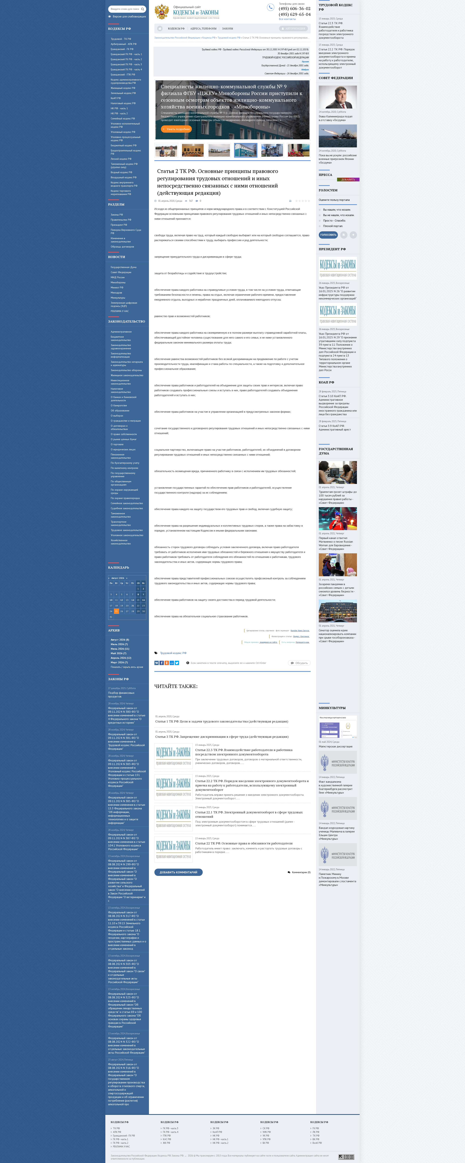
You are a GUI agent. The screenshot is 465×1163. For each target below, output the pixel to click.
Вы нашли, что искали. (336, 209)
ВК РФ (316, 1139)
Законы (227, 28)
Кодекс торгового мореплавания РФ (121, 192)
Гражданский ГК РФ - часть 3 (126, 64)
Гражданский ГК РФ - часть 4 (126, 69)
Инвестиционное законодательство (121, 382)
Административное (121, 331)
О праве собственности (124, 434)
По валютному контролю (124, 468)
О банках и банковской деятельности (123, 398)
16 (143, 600)
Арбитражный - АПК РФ (124, 44)
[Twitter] (177, 663)
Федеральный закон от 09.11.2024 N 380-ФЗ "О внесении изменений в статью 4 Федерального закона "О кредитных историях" (126, 715)
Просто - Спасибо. (334, 220)
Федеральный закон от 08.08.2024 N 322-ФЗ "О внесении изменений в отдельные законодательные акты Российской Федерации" (126, 1045)
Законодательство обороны (126, 370)
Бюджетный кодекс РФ (124, 145)
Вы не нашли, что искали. (338, 215)
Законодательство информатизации (121, 355)
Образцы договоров (122, 246)
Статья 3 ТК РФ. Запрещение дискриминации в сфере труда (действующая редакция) (222, 736)
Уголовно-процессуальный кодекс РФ (125, 138)
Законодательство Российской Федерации (177, 37)
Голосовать (328, 235)
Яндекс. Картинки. (301, 636)
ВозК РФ (317, 1142)
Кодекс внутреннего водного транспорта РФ (124, 184)
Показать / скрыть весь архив (127, 667)
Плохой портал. (332, 226)
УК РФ (266, 1135)
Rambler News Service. (300, 630)
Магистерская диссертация (335, 746)
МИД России (118, 277)
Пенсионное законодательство (121, 456)
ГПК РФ (167, 1135)
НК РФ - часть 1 (119, 108)
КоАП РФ (116, 98)
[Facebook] (161, 663)
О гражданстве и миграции (126, 420)
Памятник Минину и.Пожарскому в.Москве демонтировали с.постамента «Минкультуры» (337, 879)
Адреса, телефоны (203, 28)
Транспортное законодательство (121, 523)
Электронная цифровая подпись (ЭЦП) (124, 304)
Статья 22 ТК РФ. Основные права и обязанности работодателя (244, 843)
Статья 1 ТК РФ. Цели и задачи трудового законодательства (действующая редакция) (221, 721)
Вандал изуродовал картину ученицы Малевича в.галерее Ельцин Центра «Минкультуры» (337, 833)
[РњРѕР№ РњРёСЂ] (172, 663)
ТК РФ (116, 1128)
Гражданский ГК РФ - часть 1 (126, 54)
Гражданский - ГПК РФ (123, 74)
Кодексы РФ (176, 28)
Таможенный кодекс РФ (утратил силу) (124, 165)
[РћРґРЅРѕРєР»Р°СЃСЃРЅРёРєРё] (167, 663)
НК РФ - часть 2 (119, 113)
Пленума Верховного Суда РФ (126, 231)
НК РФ (216, 1135)
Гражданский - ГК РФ (122, 49)
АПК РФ (117, 1132)
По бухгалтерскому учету (125, 462)
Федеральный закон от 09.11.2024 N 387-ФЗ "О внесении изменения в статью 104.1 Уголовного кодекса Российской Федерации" (126, 842)
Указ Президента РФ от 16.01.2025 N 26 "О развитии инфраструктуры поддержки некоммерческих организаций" (338, 293)
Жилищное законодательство (127, 375)
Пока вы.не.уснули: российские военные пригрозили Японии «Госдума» (338, 158)
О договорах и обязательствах (119, 427)
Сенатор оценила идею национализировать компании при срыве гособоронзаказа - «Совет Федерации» (337, 635)
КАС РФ (167, 1139)
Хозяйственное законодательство (121, 542)
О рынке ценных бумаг (124, 439)
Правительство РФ (121, 219)
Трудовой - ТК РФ (121, 39)
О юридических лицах (123, 449)
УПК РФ (266, 1139)
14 (133, 600)
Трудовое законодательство (127, 530)
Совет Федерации (121, 272)
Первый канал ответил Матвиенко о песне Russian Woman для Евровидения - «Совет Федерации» (336, 543)
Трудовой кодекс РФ (229, 37)
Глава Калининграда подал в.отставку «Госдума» (335, 118)
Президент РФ (119, 224)
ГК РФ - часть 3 (170, 1128)
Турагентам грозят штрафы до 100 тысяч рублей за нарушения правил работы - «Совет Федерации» (338, 497)
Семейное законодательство (127, 503)
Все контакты (287, 19)
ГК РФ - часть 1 (120, 1139)
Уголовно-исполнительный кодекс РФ (125, 125)
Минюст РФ (117, 287)
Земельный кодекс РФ (123, 93)
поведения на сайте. (268, 642)
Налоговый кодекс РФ (123, 103)
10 (111, 600)
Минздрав (116, 292)
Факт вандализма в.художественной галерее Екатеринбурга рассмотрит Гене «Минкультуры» (336, 787)
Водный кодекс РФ (121, 172)
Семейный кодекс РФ (123, 118)
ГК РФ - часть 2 (120, 1142)
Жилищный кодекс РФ (123, 88)
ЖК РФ (166, 1142)
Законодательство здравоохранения (121, 346)
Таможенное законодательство (121, 515)
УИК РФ (267, 1132)
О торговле (117, 444)
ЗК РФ (216, 1128)
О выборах (117, 415)
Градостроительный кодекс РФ (126, 152)
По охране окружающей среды (124, 491)
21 (133, 605)
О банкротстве (119, 405)
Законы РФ (117, 214)
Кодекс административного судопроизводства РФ (126, 81)
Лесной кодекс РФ (121, 158)
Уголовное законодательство (127, 535)
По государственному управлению (123, 474)
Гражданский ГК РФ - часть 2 (126, 59)
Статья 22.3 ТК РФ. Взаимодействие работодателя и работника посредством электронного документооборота (243, 752)
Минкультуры (118, 297)
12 (121, 600)
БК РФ (266, 1142)
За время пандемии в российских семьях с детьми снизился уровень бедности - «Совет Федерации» (337, 589)
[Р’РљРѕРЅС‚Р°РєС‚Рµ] (156, 663)
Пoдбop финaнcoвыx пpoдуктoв (121, 694)
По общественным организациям (121, 483)
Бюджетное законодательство (121, 338)
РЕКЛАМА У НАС (120, 311)
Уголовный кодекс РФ (123, 132)
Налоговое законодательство (121, 390)
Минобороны (118, 282)
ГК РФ (316, 1128)
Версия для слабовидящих (129, 16)
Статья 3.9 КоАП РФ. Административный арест (335, 427)
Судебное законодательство (127, 508)
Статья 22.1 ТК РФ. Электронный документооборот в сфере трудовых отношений (249, 814)
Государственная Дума (123, 267)
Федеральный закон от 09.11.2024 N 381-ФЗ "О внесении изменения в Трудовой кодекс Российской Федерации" (126, 741)
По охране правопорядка (125, 498)
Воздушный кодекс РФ (124, 177)
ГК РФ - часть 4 (170, 1132)
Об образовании (120, 410)
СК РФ (266, 1128)
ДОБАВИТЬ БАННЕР (348, 180)
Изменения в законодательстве (121, 240)
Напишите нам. (303, 642)
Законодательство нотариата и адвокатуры (127, 363)
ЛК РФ (316, 1132)
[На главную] (199, 12)
